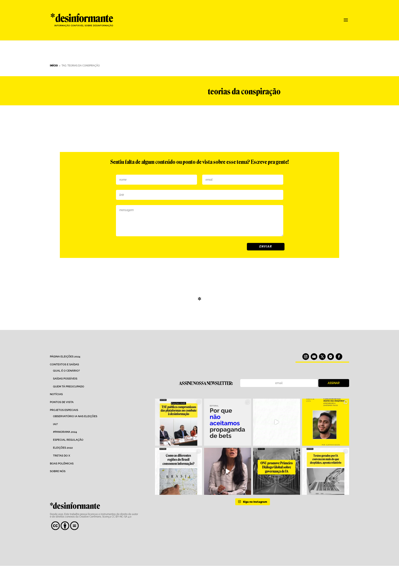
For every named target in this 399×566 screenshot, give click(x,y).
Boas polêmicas (62, 463)
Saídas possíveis (65, 378)
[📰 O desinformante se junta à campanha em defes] (227, 422)
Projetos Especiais (64, 410)
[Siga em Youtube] (314, 356)
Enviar (265, 246)
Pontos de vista (62, 402)
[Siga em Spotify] (330, 356)
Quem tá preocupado (68, 386)
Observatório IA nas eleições (75, 416)
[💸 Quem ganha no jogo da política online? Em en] (276, 422)
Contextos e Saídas (64, 364)
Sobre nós (57, 471)
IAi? (55, 424)
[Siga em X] (322, 356)
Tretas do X (61, 455)
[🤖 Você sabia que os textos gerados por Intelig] (325, 471)
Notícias (56, 394)
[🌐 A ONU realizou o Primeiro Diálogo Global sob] (276, 471)
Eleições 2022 (63, 447)
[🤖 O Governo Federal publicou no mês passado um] (325, 422)
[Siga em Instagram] (305, 356)
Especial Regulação (68, 439)
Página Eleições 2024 (65, 356)
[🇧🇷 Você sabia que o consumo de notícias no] (178, 471)
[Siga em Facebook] (339, 356)
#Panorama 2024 (65, 431)
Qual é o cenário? (66, 370)
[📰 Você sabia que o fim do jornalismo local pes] (227, 471)
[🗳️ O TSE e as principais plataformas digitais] (178, 422)
